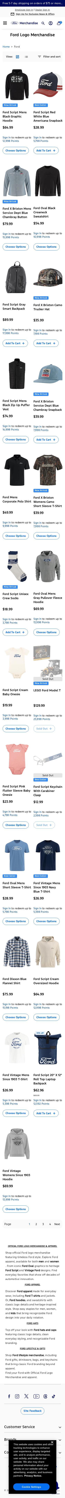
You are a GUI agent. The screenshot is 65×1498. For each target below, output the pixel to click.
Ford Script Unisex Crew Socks (15, 596)
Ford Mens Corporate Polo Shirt (17, 499)
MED (14, 156)
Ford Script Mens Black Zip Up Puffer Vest (16, 405)
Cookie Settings (31, 1486)
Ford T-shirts (32, 1295)
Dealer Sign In (42, 10)
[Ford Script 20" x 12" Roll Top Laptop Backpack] (48, 1048)
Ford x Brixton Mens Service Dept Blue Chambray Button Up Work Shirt (17, 215)
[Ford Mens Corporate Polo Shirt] (17, 470)
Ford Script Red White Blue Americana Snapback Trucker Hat (47, 118)
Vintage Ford (32, 1270)
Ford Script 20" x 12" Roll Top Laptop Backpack (47, 1079)
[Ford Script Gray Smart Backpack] (17, 277)
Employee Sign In (24, 10)
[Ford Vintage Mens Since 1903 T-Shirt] (17, 1048)
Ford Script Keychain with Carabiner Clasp (47, 791)
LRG (22, 156)
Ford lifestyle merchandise (28, 1355)
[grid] (17, 57)
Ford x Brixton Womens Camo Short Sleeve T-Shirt (47, 502)
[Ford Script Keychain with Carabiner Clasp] (48, 759)
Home (6, 46)
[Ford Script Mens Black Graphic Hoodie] (17, 84)
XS (36, 542)
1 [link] (29, 1224)
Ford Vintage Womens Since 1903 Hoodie (16, 1175)
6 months (23, 734)
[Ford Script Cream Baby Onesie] (17, 663)
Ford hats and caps (45, 1330)
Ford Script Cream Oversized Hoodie (46, 981)
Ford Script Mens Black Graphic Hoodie (15, 116)
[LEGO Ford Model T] (48, 663)
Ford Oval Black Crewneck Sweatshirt (44, 212)
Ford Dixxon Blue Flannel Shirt (15, 981)
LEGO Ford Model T (47, 690)
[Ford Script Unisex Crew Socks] (17, 566)
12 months (9, 739)
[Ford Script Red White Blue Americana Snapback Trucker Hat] (48, 84)
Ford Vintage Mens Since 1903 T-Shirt (16, 1077)
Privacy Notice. (33, 1475)
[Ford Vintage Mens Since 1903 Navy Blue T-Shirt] (48, 855)
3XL (44, 257)
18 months (24, 739)
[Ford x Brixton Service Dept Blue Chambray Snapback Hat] (48, 374)
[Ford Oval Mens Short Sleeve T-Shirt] (17, 855)
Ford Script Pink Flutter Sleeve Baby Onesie (16, 790)
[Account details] (50, 23)
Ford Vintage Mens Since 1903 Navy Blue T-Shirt (46, 887)
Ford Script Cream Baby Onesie (15, 692)
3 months (10, 735)
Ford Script (11, 1270)
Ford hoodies (17, 1300)
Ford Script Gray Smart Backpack (14, 307)
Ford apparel (24, 1291)
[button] (5, 23)
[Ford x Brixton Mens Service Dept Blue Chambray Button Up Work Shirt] (17, 181)
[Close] (52, 1445)
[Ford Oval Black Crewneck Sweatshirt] (48, 181)
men (41, 1261)
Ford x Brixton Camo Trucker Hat (47, 307)
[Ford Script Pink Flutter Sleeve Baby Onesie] (17, 759)
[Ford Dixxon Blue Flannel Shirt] (17, 952)
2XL (6, 161)
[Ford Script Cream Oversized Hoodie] (48, 952)
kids (13, 1313)
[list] (26, 57)
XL (28, 156)
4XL (20, 546)
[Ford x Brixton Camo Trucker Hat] (48, 277)
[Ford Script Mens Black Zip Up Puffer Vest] (17, 374)
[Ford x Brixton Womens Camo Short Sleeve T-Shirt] (48, 470)
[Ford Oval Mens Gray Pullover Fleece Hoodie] (48, 566)
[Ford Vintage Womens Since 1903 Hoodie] (17, 1144)
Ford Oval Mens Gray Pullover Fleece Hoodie (47, 598)
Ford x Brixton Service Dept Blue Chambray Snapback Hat (47, 407)
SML (6, 156)
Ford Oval (28, 1266)
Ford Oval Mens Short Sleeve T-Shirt (17, 885)
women (54, 1261)
